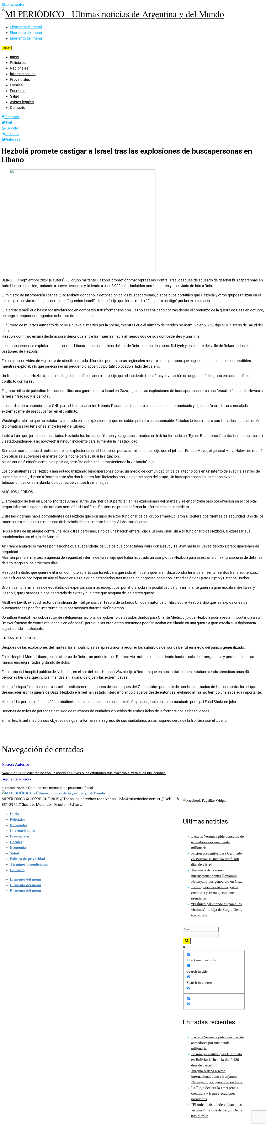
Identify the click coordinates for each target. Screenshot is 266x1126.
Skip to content (14, 4)
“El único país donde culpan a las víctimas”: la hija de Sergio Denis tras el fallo (216, 909)
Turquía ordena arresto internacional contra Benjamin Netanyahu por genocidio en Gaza (217, 875)
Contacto (17, 107)
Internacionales (23, 74)
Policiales (18, 62)
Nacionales (19, 68)
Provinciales (20, 79)
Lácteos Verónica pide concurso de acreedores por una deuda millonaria (217, 842)
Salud (14, 96)
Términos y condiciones (29, 864)
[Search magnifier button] (187, 941)
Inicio (14, 57)
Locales (16, 85)
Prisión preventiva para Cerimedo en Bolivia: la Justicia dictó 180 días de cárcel (216, 859)
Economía (18, 90)
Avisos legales (22, 102)
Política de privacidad (27, 859)
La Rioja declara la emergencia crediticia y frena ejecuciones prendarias (214, 892)
